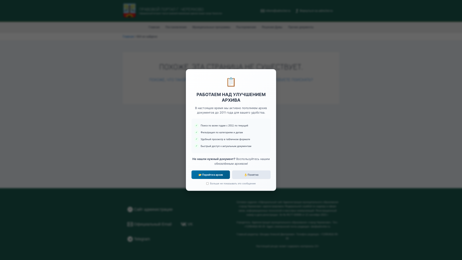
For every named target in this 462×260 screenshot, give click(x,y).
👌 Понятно (251, 174)
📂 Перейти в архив (211, 174)
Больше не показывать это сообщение (233, 183)
